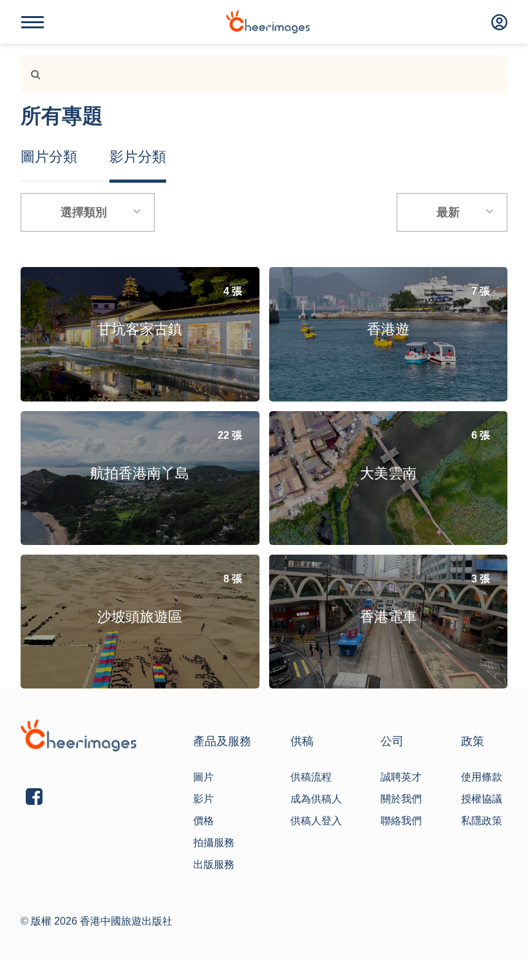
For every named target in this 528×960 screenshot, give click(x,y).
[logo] (268, 21)
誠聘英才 (401, 776)
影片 (203, 798)
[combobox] (88, 212)
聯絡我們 (401, 820)
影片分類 (137, 157)
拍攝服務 (213, 842)
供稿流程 (311, 776)
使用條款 (481, 776)
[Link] (31, 74)
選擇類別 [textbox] (84, 212)
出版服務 (213, 864)
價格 (203, 820)
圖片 (203, 776)
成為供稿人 (316, 798)
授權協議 (481, 798)
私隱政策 (481, 820)
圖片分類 (49, 157)
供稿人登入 (316, 820)
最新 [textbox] (448, 212)
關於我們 (401, 798)
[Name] (32, 22)
